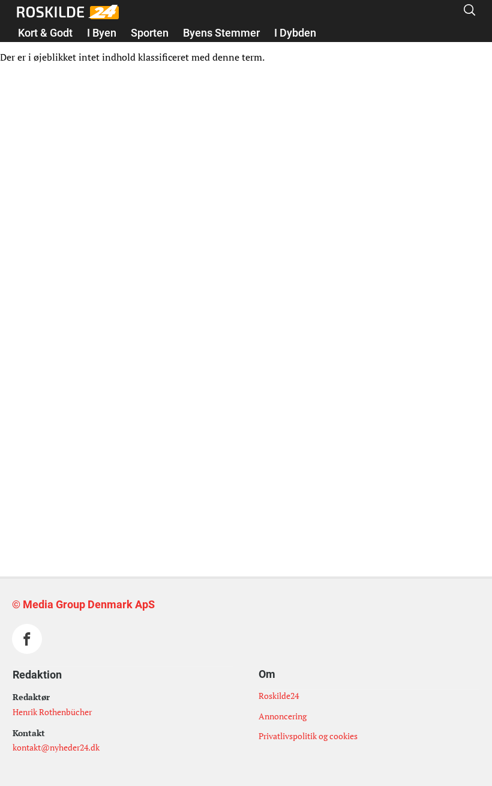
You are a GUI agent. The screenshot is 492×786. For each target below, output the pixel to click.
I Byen (101, 32)
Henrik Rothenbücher (52, 712)
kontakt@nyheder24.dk (56, 747)
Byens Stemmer (221, 32)
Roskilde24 (279, 695)
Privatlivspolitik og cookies (308, 736)
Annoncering (283, 716)
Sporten (150, 32)
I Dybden (295, 32)
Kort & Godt (45, 32)
